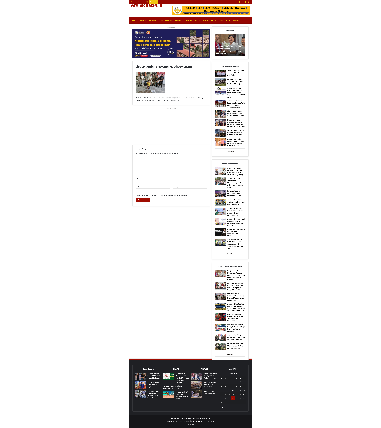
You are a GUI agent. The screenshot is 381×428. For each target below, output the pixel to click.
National (178, 20)
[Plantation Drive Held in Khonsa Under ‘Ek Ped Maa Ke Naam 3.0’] (220, 346)
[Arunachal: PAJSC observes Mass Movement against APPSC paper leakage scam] (220, 181)
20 (233, 394)
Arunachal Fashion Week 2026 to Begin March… (154, 384)
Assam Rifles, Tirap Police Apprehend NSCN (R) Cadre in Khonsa (236, 337)
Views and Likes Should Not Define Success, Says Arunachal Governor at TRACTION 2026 (235, 244)
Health (221, 20)
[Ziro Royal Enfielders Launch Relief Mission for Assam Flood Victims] (220, 114)
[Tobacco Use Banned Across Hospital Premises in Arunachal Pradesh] (168, 376)
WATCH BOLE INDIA (171, 108)
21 (236, 394)
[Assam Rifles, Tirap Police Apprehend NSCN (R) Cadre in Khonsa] (220, 337)
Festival (205, 20)
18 (225, 394)
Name (138, 178)
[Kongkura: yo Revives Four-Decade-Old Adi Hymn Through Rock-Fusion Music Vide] (220, 286)
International (188, 20)
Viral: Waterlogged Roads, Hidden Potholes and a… (210, 376)
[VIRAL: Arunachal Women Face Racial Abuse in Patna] (196, 385)
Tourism (213, 20)
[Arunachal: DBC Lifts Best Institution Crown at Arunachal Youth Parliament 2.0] (220, 211)
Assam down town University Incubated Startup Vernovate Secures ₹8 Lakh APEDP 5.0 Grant (236, 92)
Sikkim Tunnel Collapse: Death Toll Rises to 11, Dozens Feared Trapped (235, 132)
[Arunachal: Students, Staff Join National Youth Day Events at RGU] (220, 202)
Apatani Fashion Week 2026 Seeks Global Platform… (154, 376)
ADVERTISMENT (171, 27)
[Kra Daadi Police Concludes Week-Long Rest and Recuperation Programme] (220, 296)
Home (134, 20)
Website (175, 187)
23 (244, 394)
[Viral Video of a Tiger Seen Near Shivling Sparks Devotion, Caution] (196, 394)
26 (229, 398)
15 (240, 390)
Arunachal (152, 20)
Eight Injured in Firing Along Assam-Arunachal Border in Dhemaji (236, 82)
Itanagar (142, 20)
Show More (230, 151)
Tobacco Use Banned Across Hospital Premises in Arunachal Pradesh (182, 378)
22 (240, 394)
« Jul (221, 407)
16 (244, 390)
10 (221, 390)
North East (169, 20)
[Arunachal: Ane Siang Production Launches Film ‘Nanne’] (140, 394)
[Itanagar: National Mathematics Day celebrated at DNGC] (220, 193)
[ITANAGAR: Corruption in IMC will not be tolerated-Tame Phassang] (220, 232)
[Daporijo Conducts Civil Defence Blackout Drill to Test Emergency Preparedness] (220, 317)
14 (236, 390)
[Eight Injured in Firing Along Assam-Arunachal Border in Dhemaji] (220, 82)
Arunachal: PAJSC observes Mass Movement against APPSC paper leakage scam (235, 183)
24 (221, 398)
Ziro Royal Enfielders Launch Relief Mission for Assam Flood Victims (236, 113)
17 (221, 394)
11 (225, 390)
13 (233, 390)
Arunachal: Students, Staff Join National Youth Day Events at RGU (236, 202)
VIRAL (228, 20)
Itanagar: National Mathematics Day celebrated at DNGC (234, 193)
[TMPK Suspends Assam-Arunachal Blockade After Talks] (220, 73)
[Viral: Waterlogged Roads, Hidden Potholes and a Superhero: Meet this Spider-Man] (196, 376)
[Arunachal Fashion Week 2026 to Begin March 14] (140, 385)
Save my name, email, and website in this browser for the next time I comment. (162, 195)
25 (225, 398)
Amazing (236, 20)
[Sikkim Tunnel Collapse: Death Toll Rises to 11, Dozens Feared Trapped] (220, 133)
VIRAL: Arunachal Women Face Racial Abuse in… (210, 384)
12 (229, 390)
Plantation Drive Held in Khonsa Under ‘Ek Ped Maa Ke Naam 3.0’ (235, 346)
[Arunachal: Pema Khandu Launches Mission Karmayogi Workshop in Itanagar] (220, 221)
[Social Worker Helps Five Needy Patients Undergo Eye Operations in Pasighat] (220, 327)
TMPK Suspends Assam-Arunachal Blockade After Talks (236, 73)
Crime (160, 20)
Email (138, 187)
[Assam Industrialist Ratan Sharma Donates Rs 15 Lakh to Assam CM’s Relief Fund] (220, 142)
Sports (197, 20)
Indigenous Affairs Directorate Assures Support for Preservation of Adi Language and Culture (236, 275)
